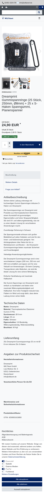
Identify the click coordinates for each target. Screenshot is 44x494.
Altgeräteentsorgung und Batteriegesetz (17, 435)
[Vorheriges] (4, 51)
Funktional (10, 472)
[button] (22, 154)
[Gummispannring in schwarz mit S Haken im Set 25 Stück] (8, 83)
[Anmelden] (2, 7)
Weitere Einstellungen (10, 474)
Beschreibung (11, 175)
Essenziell (9, 461)
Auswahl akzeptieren (22, 489)
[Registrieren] (7, 7)
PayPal (8, 469)
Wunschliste (8, 159)
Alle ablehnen (22, 484)
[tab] (22, 175)
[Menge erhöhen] (9, 143)
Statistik (9, 464)
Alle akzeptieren (22, 479)
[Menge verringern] (9, 146)
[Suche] (39, 12)
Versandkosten (20, 163)
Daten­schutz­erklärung (16, 457)
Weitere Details (11, 182)
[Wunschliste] (37, 7)
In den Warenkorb (27, 145)
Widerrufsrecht (7, 440)
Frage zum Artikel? (13, 189)
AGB (3, 437)
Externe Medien (12, 466)
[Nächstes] (40, 51)
